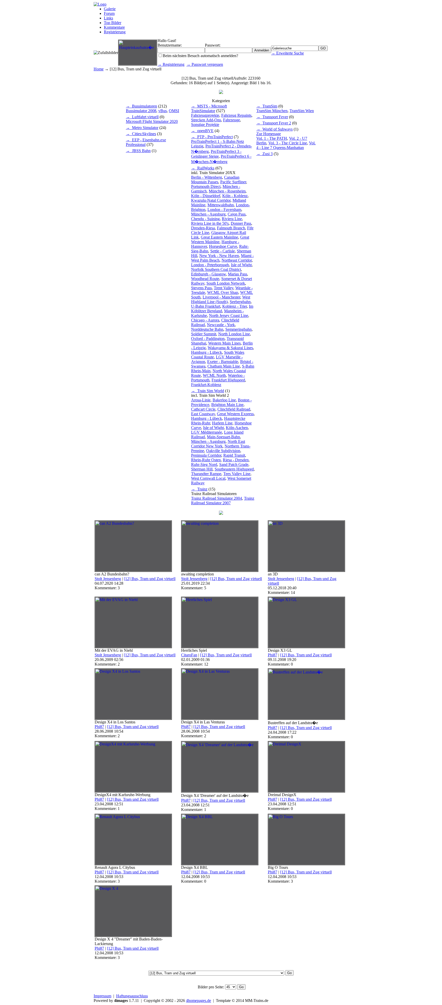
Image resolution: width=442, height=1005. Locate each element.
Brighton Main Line (227, 404)
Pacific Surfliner (233, 182)
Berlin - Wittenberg (206, 177)
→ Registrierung (171, 64)
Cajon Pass (237, 214)
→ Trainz (199, 489)
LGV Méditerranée (206, 432)
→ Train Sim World (207, 391)
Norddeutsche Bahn (207, 329)
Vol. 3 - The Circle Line (287, 143)
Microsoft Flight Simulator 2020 (152, 121)
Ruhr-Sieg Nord (204, 464)
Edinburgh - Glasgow (208, 274)
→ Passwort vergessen (204, 64)
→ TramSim (266, 106)
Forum (109, 13)
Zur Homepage (268, 134)
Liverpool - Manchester (221, 297)
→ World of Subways (274, 129)
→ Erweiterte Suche (287, 53)
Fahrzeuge (231, 120)
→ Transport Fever (272, 117)
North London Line (234, 334)
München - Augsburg (208, 214)
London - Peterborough (210, 265)
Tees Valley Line (236, 474)
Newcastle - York (221, 325)
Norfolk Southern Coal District (216, 269)
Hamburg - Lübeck (206, 352)
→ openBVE (202, 131)
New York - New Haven (219, 255)
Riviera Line (232, 219)
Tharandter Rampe (206, 474)
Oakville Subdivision (223, 450)
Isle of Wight (241, 265)
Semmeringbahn (238, 329)
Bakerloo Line (224, 400)
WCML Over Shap (222, 292)
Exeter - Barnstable (222, 361)
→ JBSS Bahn (138, 150)
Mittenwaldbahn (220, 205)
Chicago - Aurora (205, 320)
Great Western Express (235, 414)
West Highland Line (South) (220, 299)
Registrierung (115, 32)
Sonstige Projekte (205, 124)
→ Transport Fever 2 (273, 123)
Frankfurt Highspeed (228, 380)
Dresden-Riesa (203, 228)
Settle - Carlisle (222, 251)
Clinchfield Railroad (233, 409)
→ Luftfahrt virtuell (142, 117)
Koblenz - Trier (234, 306)
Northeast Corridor (237, 260)
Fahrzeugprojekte (205, 115)
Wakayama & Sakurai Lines (230, 348)
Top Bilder (112, 22)
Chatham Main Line (223, 366)
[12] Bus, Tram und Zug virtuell (149, 578)
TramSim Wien (302, 111)
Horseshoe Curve (223, 246)
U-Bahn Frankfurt (205, 306)
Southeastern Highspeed (234, 469)
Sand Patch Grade (233, 464)
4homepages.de (198, 1000)
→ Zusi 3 (264, 154)
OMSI (174, 111)
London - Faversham (224, 209)
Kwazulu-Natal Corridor (210, 200)
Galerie (110, 9)
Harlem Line (222, 423)
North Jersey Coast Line (228, 315)
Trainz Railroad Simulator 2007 (222, 500)
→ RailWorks (202, 168)
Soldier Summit (203, 334)
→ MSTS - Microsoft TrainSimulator (209, 108)
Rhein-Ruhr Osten (206, 460)
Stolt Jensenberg (108, 578)
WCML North (214, 375)
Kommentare (114, 27)
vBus (162, 111)
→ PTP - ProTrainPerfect (212, 137)
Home (99, 69)
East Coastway (203, 414)
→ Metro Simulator (142, 127)
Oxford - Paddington (208, 338)
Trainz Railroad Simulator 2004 (216, 498)
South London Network (225, 283)
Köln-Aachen (237, 427)
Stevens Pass (201, 288)
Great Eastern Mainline (219, 237)
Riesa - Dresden (236, 460)
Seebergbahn (240, 302)
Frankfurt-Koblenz (206, 384)
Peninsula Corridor (206, 455)
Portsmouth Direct (205, 186)
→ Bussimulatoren (141, 106)
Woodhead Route (205, 278)
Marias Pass (237, 274)
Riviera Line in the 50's (210, 223)
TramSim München (272, 111)
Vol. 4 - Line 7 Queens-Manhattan (286, 145)
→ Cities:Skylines (141, 134)
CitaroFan (189, 655)
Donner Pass (241, 223)
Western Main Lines (224, 343)
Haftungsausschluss (132, 996)
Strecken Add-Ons (206, 120)
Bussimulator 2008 (141, 111)
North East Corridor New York (218, 443)
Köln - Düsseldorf (205, 196)
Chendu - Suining (205, 219)
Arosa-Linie (201, 400)
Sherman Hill (202, 469)
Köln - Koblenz (235, 196)
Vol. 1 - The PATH (271, 138)
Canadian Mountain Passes (215, 179)
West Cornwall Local (208, 478)
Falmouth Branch (231, 228)
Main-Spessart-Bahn (223, 437)
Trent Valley (223, 288)
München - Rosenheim (227, 191)
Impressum (102, 996)
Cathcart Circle (203, 409)
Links (108, 18)
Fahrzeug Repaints (236, 115)
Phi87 (272, 655)
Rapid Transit (234, 455)
